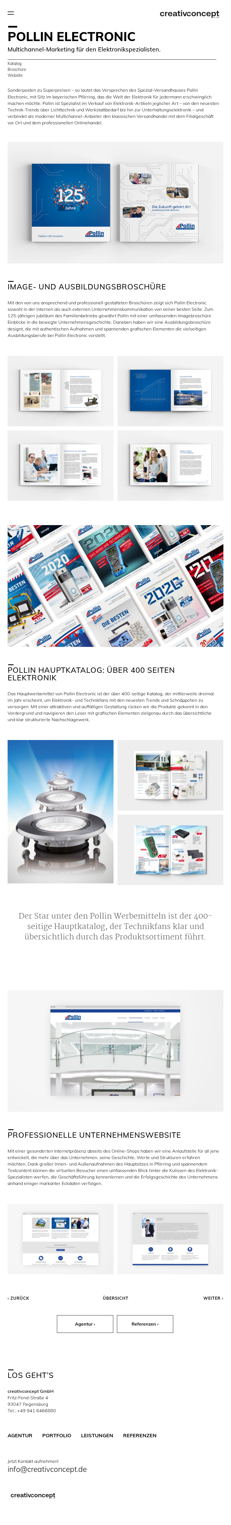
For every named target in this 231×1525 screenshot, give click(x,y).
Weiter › (213, 1298)
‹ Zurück (18, 1298)
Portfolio (56, 1435)
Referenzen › (145, 1324)
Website (15, 75)
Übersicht (115, 1298)
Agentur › (85, 1324)
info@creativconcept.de (47, 1469)
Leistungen (97, 1435)
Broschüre (17, 69)
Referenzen (140, 1435)
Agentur (20, 1435)
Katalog (14, 64)
